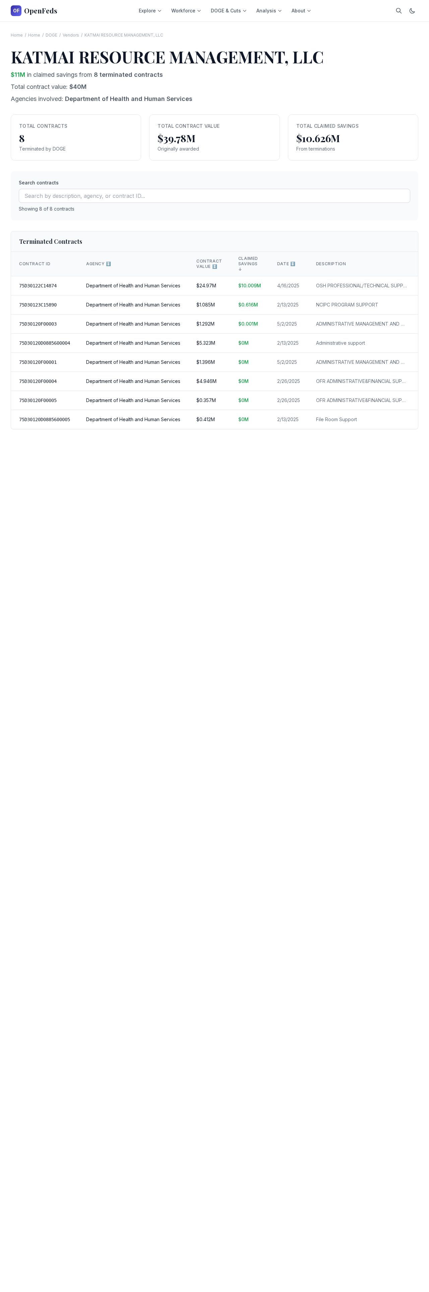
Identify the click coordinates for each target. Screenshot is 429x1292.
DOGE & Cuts (226, 10)
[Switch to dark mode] (412, 11)
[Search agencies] (399, 11)
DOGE (51, 35)
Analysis (266, 10)
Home (17, 35)
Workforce (183, 10)
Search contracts (39, 182)
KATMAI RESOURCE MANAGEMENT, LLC (123, 35)
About (298, 10)
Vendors (71, 35)
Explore (147, 10)
